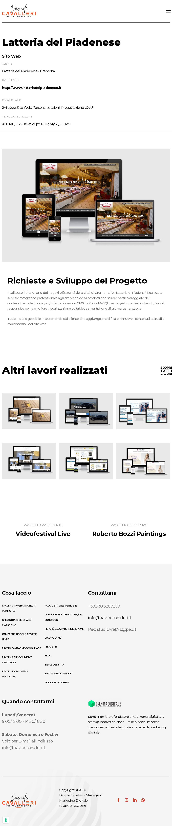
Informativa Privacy (58, 673)
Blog (48, 655)
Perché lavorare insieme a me (64, 628)
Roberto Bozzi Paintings (129, 533)
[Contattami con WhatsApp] (143, 800)
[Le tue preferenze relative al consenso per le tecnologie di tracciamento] (6, 820)
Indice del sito (54, 664)
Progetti (51, 646)
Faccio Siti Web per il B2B (61, 605)
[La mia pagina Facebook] (118, 800)
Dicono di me (53, 637)
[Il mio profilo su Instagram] (126, 800)
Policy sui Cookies (57, 682)
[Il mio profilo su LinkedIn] (135, 800)
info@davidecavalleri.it (109, 617)
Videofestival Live (43, 533)
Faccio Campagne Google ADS (21, 648)
